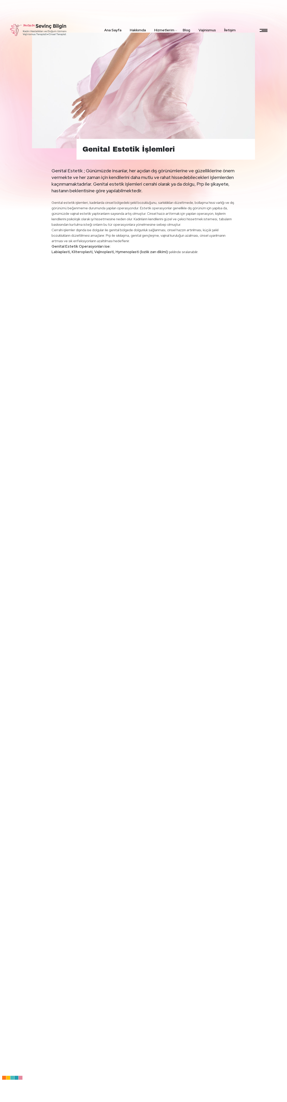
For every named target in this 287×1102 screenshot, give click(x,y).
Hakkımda (138, 30)
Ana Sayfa (112, 30)
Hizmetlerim (164, 30)
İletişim (230, 30)
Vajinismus (207, 30)
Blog (186, 30)
